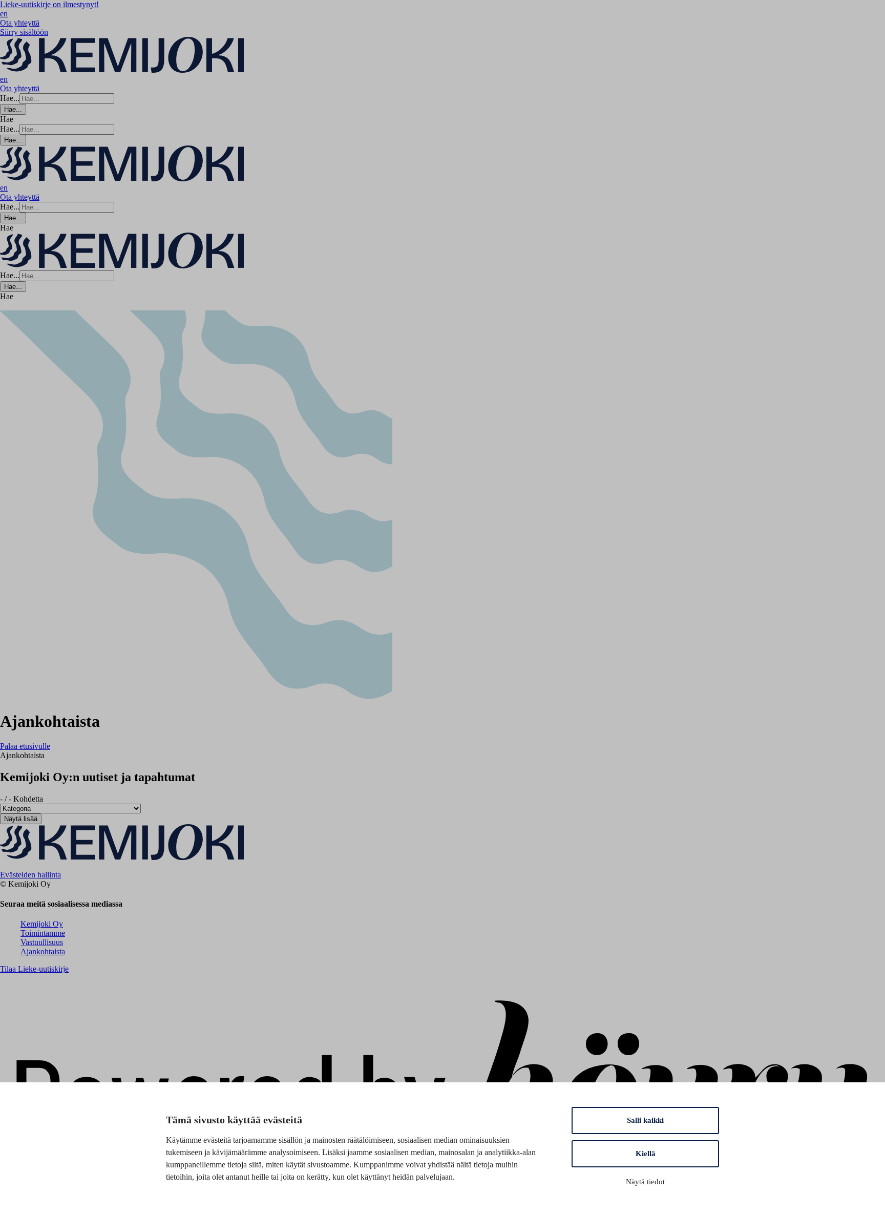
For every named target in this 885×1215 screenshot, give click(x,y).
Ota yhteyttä (19, 22)
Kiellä (646, 1153)
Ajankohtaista (42, 951)
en (4, 13)
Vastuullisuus (41, 942)
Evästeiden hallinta (30, 874)
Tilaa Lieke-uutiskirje (34, 969)
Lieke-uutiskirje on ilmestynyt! (49, 4)
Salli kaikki (645, 1120)
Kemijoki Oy (41, 923)
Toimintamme (42, 933)
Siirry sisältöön (24, 32)
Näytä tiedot (645, 1182)
